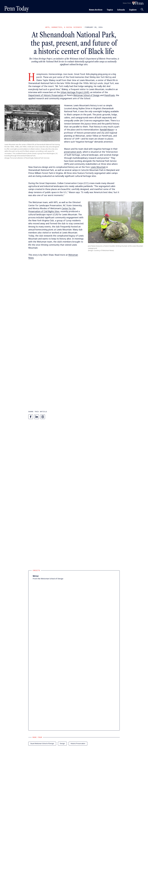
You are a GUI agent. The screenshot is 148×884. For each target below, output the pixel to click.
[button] (32, 123)
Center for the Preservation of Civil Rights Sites (52, 210)
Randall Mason (107, 129)
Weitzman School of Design (86, 95)
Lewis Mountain (98, 167)
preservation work (73, 151)
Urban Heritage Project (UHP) (74, 92)
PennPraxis (109, 95)
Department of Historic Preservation (46, 95)
